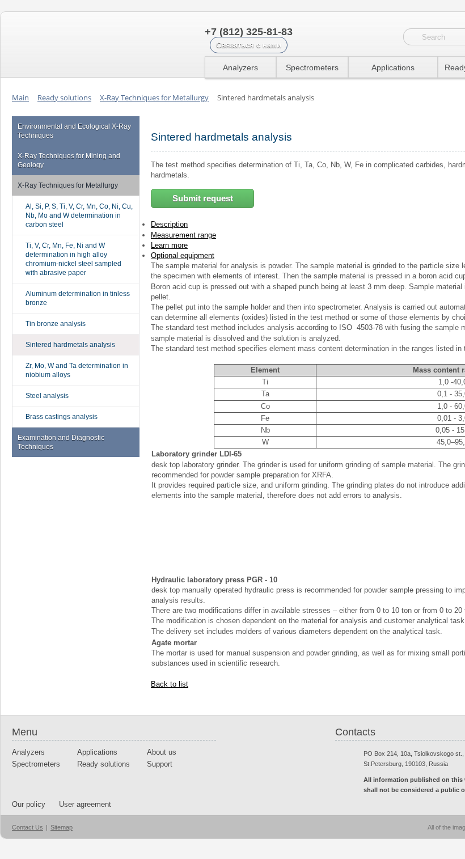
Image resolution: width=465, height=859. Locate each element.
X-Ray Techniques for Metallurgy (68, 185)
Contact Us (27, 827)
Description (169, 224)
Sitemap (61, 827)
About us (161, 752)
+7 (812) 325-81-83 (249, 31)
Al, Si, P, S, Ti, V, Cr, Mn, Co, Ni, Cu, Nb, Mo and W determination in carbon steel (79, 215)
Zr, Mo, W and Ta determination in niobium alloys (77, 370)
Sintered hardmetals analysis (70, 345)
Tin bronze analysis (56, 324)
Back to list (169, 684)
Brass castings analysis (62, 417)
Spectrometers (312, 67)
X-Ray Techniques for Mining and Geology (69, 160)
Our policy (28, 804)
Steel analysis (47, 396)
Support (159, 764)
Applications (393, 67)
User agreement (85, 804)
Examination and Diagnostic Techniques (61, 442)
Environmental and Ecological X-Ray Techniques (74, 130)
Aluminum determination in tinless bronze (78, 298)
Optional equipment (182, 255)
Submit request (202, 198)
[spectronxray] (71, 44)
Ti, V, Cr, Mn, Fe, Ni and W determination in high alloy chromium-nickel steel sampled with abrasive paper (73, 259)
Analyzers (240, 67)
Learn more (169, 245)
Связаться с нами (248, 45)
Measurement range (183, 235)
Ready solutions (103, 764)
